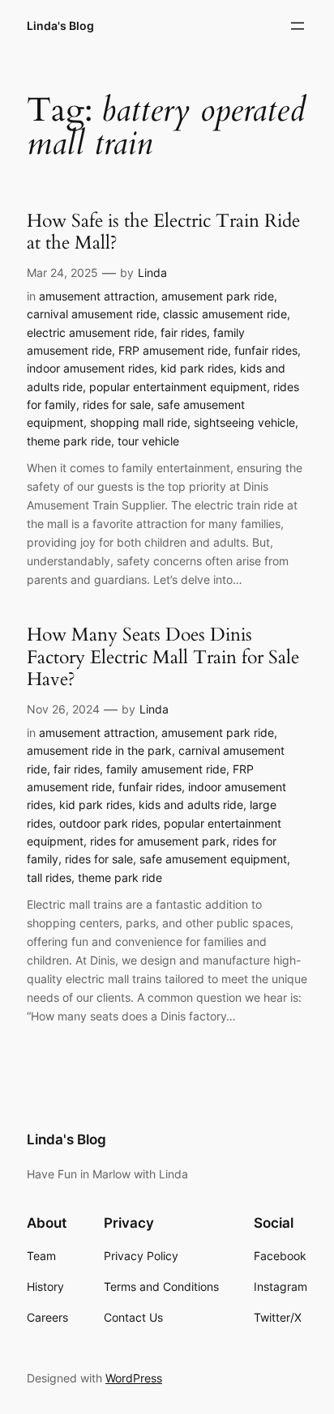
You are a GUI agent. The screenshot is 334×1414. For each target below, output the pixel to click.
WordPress (133, 1378)
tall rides (49, 877)
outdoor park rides (108, 823)
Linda (152, 272)
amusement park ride (217, 296)
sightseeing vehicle (244, 422)
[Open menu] (297, 26)
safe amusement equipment (213, 859)
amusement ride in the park (99, 750)
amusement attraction (97, 296)
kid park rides (197, 368)
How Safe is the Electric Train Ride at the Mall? (163, 232)
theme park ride (69, 441)
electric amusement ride (90, 332)
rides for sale (117, 404)
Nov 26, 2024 (63, 709)
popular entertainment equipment (178, 387)
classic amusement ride (225, 314)
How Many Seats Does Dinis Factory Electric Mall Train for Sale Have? (163, 657)
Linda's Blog (60, 25)
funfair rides (266, 350)
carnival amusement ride (91, 314)
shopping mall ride (138, 422)
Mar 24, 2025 (62, 272)
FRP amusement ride (173, 350)
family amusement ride (166, 769)
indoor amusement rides (90, 368)
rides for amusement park (158, 841)
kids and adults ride (191, 804)
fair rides (184, 332)
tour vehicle (148, 441)
